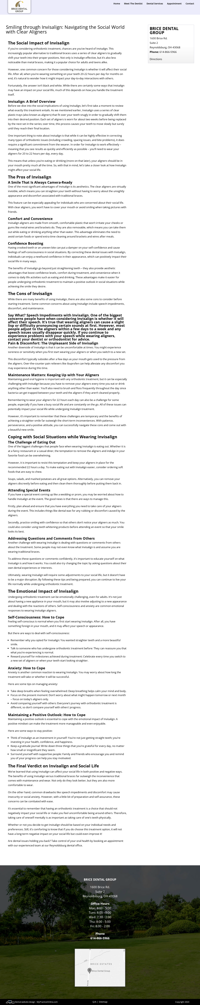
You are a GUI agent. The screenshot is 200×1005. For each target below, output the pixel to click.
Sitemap (103, 1001)
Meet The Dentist (133, 4)
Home (116, 4)
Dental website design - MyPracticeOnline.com (36, 1001)
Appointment (174, 4)
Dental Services (155, 4)
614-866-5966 (168, 52)
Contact (190, 4)
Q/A (94, 1001)
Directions (156, 59)
